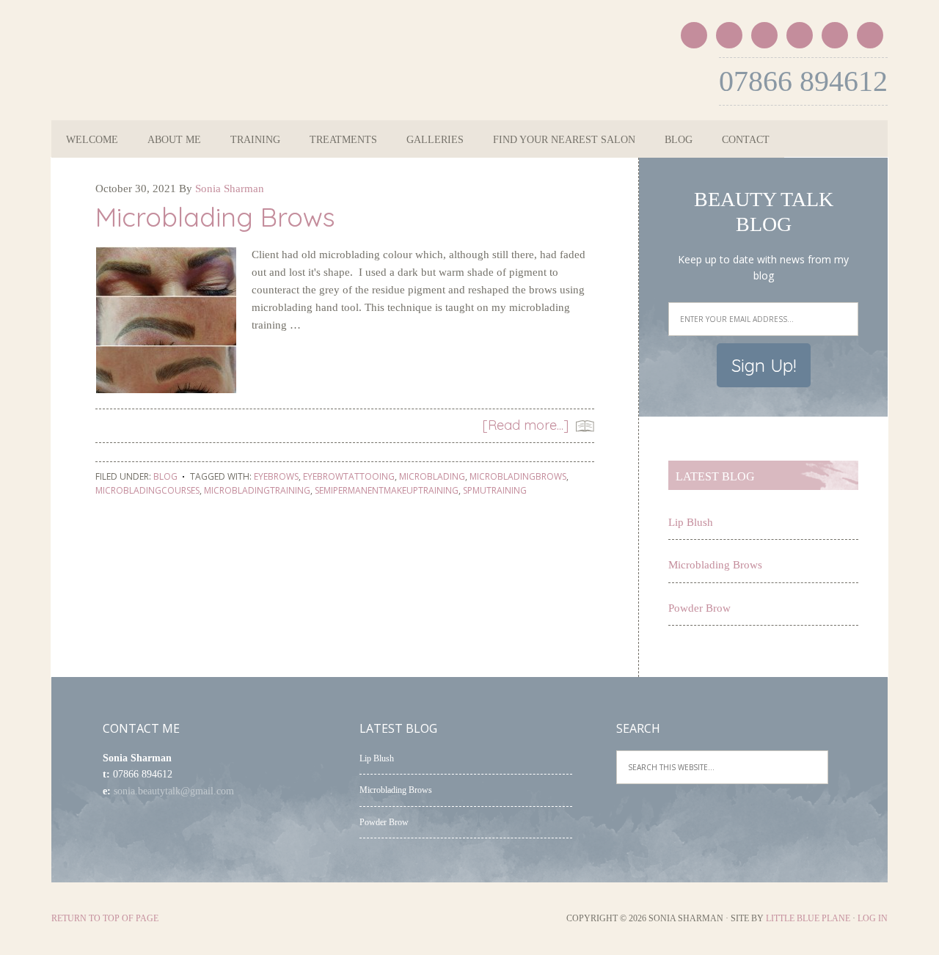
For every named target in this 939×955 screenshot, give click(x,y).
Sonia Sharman (188, 71)
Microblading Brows (215, 216)
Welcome (92, 139)
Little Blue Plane (808, 918)
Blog (679, 139)
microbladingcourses (147, 490)
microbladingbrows (518, 476)
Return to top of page (104, 918)
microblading (432, 476)
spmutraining (495, 490)
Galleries (435, 139)
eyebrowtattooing (349, 476)
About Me (174, 139)
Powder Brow (699, 608)
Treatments (343, 139)
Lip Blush (690, 522)
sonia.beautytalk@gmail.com (174, 791)
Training (255, 139)
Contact (746, 139)
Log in (873, 918)
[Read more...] (525, 425)
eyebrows (276, 476)
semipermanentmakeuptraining (386, 490)
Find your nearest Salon (564, 139)
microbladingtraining (257, 490)
